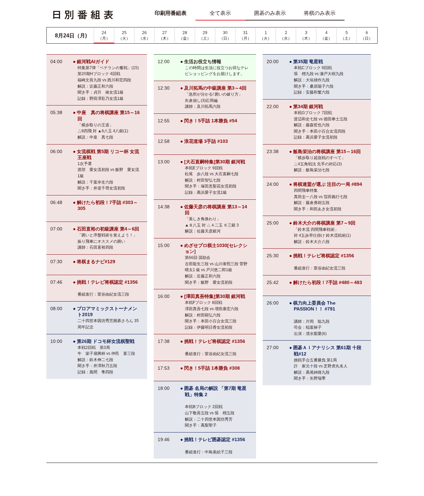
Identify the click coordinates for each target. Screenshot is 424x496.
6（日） (367, 35)
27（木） (165, 35)
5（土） (346, 35)
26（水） (144, 35)
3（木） (306, 35)
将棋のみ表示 (320, 13)
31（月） (245, 35)
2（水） (286, 35)
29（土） (205, 35)
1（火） (266, 35)
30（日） (225, 35)
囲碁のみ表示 (270, 13)
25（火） (124, 35)
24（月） (104, 35)
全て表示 (220, 13)
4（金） (326, 35)
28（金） (185, 35)
